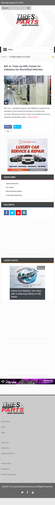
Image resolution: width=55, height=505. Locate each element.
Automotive (5, 422)
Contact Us (5, 448)
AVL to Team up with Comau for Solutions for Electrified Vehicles (23, 68)
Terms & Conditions (8, 474)
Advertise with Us (8, 453)
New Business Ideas (14, 191)
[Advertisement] (27, 237)
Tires (3, 427)
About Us (4, 443)
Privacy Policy (6, 463)
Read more (33, 117)
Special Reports (12, 184)
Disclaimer (5, 469)
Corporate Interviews (14, 195)
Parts (3, 433)
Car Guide (9, 187)
